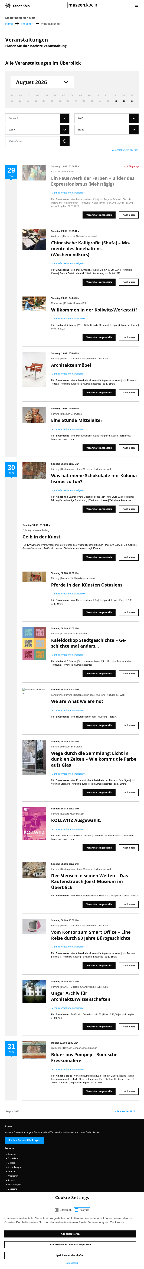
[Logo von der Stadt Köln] (17, 5)
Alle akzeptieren (70, 1233)
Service (11, 1180)
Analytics (84, 1210)
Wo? (80, 118)
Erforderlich (65, 1210)
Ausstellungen (14, 1167)
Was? (12, 129)
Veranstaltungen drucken (125, 149)
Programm (12, 1175)
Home (9, 23)
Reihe (81, 129)
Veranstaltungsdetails (99, 214)
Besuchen (27, 23)
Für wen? (13, 118)
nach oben (129, 214)
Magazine (12, 1188)
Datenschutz (72, 1263)
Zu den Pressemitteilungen (24, 1140)
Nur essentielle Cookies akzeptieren (70, 1244)
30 (124, 100)
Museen (11, 1162)
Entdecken (12, 1158)
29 (116, 100)
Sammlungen (14, 1184)
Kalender (11, 1171)
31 (132, 100)
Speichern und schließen (70, 1255)
